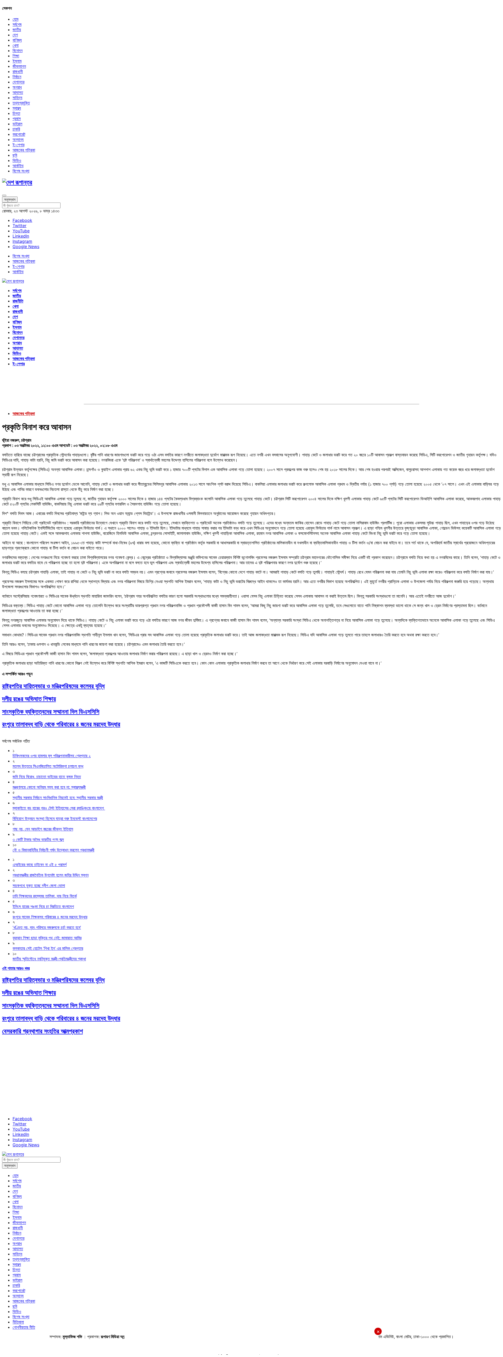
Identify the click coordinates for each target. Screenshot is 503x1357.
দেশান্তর (18, 82)
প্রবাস (17, 118)
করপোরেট (19, 134)
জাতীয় (17, 29)
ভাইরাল (17, 123)
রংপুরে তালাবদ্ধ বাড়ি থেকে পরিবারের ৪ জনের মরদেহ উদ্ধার (61, 724)
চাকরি (16, 129)
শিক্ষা (16, 55)
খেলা (16, 45)
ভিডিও (17, 160)
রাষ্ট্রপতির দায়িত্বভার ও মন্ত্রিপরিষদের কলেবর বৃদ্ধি (53, 686)
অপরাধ (17, 87)
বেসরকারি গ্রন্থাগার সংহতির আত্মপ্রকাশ (42, 1031)
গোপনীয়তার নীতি (24, 1327)
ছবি (15, 155)
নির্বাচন (17, 76)
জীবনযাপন (19, 66)
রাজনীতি (18, 301)
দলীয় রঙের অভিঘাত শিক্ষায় (29, 699)
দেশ (15, 34)
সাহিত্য (17, 97)
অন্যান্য (18, 139)
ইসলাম (17, 61)
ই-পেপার (18, 144)
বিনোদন (18, 50)
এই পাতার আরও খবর (16, 968)
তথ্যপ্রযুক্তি (21, 102)
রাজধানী (18, 71)
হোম (15, 19)
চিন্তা (16, 113)
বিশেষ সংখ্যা (21, 170)
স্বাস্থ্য (17, 108)
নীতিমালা (18, 1322)
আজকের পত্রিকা (24, 150)
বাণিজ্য (17, 40)
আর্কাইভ (18, 165)
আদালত (18, 92)
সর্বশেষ (17, 24)
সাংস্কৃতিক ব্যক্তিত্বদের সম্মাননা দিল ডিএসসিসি (50, 711)
